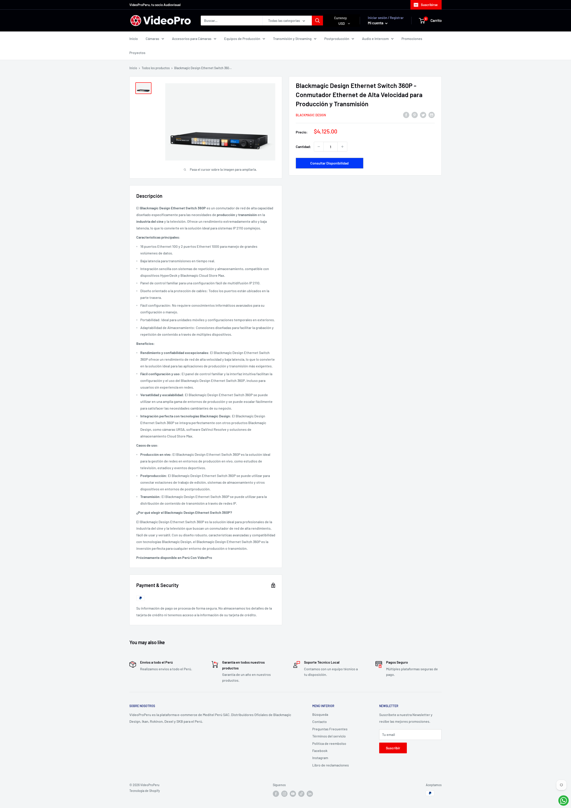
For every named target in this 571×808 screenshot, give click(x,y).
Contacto (319, 721)
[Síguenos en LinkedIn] (310, 794)
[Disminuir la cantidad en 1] (318, 146)
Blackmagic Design (311, 115)
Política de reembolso (329, 743)
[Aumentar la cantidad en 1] (342, 146)
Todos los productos (156, 68)
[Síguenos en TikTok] (301, 794)
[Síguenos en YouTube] (293, 794)
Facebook (319, 750)
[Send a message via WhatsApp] (563, 800)
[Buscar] (317, 20)
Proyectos (137, 52)
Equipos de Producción (242, 38)
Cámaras (152, 38)
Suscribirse (429, 5)
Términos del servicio (329, 736)
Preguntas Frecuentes (330, 729)
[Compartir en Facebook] (406, 114)
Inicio (133, 38)
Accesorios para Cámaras (191, 38)
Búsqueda (320, 714)
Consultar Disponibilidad (329, 163)
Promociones (411, 38)
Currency (340, 18)
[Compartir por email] (431, 114)
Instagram (320, 758)
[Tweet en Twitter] (423, 114)
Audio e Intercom (375, 38)
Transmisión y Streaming (292, 38)
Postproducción (336, 38)
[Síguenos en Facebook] (276, 794)
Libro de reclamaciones (330, 765)
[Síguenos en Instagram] (284, 794)
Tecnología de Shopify (144, 791)
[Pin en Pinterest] (415, 114)
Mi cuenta (376, 23)
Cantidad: (303, 146)
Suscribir (393, 748)
